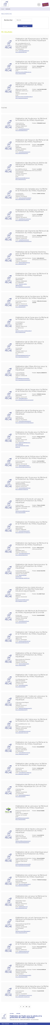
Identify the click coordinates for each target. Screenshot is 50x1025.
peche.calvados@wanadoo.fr (25, 198)
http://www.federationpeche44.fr (22, 865)
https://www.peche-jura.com (21, 754)
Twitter (23, 1006)
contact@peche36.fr (23, 685)
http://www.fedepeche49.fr (21, 976)
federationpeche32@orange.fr (22, 599)
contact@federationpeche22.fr (22, 378)
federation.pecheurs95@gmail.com (23, 72)
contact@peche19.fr (23, 305)
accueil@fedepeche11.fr (24, 129)
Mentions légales (23, 1023)
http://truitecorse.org (20, 332)
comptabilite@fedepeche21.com (22, 355)
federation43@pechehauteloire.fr (23, 841)
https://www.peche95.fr (20, 73)
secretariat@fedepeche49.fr (25, 975)
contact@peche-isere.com (24, 731)
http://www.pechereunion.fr (21, 98)
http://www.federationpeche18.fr (22, 287)
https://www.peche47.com (21, 932)
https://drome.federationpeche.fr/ (23, 467)
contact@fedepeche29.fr (24, 531)
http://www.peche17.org (20, 264)
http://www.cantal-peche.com (22, 220)
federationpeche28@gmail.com (22, 511)
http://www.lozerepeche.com (22, 952)
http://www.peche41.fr (20, 796)
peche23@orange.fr (23, 398)
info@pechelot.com (23, 906)
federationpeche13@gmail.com (22, 178)
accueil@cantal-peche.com (25, 219)
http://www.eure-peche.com (21, 489)
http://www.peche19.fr (20, 307)
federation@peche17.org (24, 262)
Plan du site (15, 1023)
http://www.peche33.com (21, 622)
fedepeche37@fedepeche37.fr (25, 708)
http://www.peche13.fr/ (20, 179)
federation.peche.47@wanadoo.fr (22, 931)
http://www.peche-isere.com (21, 732)
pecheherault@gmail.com (24, 641)
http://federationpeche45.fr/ (21, 885)
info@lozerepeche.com (24, 951)
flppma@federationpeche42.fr (22, 818)
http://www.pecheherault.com (22, 642)
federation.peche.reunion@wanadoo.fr (24, 96)
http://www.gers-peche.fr (21, 601)
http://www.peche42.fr (20, 819)
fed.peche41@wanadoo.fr (24, 795)
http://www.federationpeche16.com (23, 241)
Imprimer (29, 1006)
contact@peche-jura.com (24, 752)
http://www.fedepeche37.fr (21, 709)
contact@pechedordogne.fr (25, 421)
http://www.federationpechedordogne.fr (24, 422)
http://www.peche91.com (21, 52)
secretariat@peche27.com (24, 488)
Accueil (12, 1013)
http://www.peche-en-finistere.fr (22, 532)
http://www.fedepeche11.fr (21, 130)
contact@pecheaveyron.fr (24, 152)
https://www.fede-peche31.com (22, 578)
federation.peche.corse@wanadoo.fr (23, 330)
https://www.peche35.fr (20, 665)
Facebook (20, 1006)
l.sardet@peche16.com (24, 240)
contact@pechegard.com (24, 553)
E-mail (26, 1006)
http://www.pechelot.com (21, 908)
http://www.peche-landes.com (22, 774)
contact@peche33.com (24, 621)
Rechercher (8, 20)
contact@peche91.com (24, 50)
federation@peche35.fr (24, 663)
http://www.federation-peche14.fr (23, 199)
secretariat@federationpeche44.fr (23, 864)
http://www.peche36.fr (20, 686)
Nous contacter (5, 1023)
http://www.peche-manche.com (22, 996)
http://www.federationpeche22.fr (22, 380)
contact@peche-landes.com (25, 772)
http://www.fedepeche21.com (22, 357)
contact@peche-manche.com (25, 995)
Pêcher (18, 1013)
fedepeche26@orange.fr (24, 465)
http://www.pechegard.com (21, 555)
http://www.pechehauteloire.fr (22, 842)
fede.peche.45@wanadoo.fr (25, 884)
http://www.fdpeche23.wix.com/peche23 (24, 400)
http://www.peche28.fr (20, 512)
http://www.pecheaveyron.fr (21, 153)
